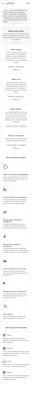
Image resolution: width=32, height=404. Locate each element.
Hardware (9, 372)
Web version (11, 66)
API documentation (11, 145)
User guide (9, 126)
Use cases (10, 348)
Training (9, 335)
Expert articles (22, 145)
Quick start (16, 126)
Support (9, 361)
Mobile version (20, 66)
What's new (16, 69)
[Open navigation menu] (2, 3)
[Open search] (22, 3)
